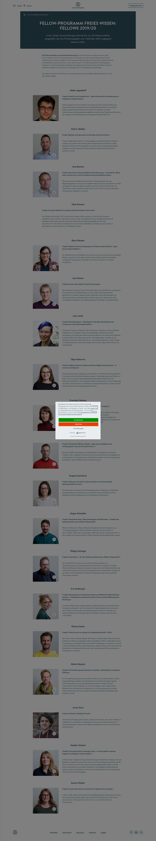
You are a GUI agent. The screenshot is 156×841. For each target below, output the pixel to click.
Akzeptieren (78, 420)
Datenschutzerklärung (81, 436)
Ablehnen (78, 424)
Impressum (72, 436)
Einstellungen (78, 428)
